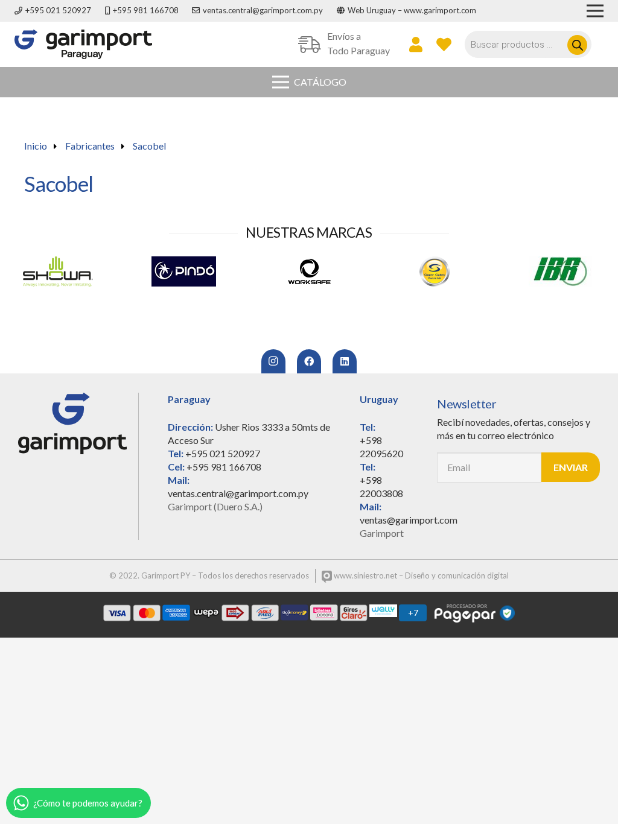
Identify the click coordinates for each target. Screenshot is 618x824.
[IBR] (437, 271)
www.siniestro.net (364, 575)
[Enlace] (83, 44)
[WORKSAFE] (186, 271)
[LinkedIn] (345, 361)
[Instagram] (273, 361)
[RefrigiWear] (563, 271)
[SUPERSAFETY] (312, 271)
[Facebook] (309, 361)
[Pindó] (61, 271)
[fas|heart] (443, 44)
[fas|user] (415, 44)
